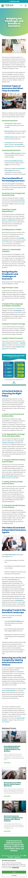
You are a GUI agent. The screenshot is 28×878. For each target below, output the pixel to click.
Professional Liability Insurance (14, 161)
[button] (25, 5)
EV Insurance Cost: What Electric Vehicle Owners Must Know (12, 784)
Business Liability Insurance (13, 153)
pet (12, 144)
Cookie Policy (15, 867)
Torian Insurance (12, 579)
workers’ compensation (9, 220)
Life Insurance (9, 142)
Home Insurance (9, 131)
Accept (14, 872)
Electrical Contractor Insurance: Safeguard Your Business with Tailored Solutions (13, 818)
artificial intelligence (16, 621)
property (10, 170)
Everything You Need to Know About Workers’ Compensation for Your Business (12, 748)
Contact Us (17, 857)
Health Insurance (9, 137)
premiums (21, 200)
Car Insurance (9, 123)
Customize (14, 875)
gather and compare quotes (10, 476)
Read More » (7, 763)
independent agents (11, 554)
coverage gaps (17, 310)
